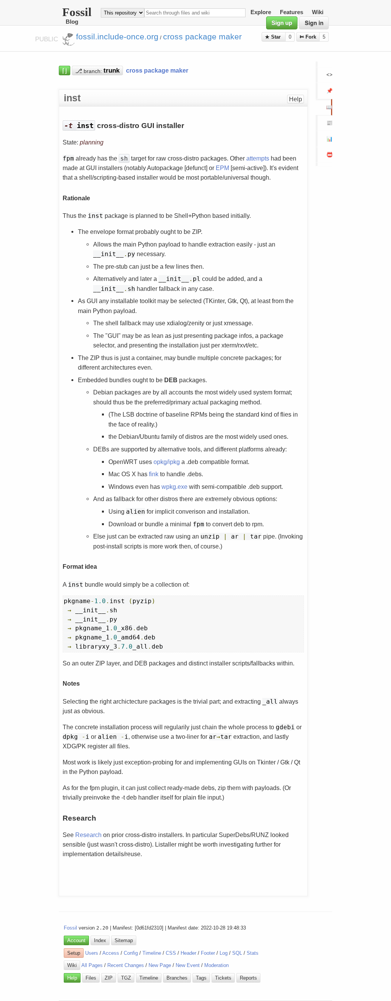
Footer (208, 953)
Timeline (151, 953)
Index (100, 940)
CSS (171, 953)
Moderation (216, 965)
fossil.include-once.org (117, 36)
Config (131, 953)
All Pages (92, 965)
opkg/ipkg (166, 461)
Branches (176, 978)
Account (76, 940)
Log (224, 953)
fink (153, 473)
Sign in (314, 23)
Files (91, 978)
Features (291, 13)
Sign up (281, 23)
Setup (73, 953)
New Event (188, 965)
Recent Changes (125, 965)
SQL (237, 953)
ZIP (109, 978)
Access (110, 953)
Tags (201, 978)
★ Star (273, 37)
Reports (248, 978)
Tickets (223, 978)
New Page (160, 965)
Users (91, 953)
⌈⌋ (64, 70)
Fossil (70, 928)
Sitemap (124, 940)
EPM (222, 167)
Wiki (317, 13)
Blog (72, 22)
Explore (260, 13)
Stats (253, 953)
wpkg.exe (174, 486)
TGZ (126, 978)
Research (88, 834)
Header (188, 953)
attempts (257, 158)
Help (295, 99)
